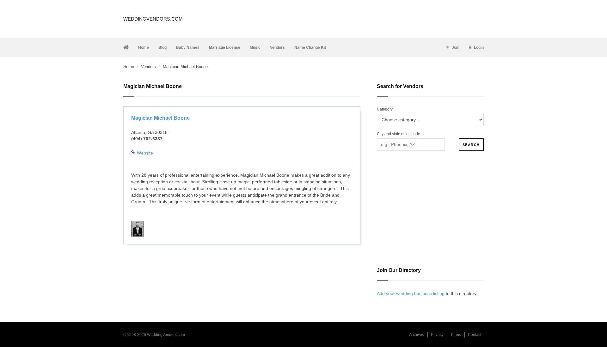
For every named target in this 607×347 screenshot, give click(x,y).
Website (145, 152)
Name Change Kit (310, 47)
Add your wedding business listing (411, 293)
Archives (416, 334)
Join (455, 47)
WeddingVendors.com (153, 19)
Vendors (277, 47)
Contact (474, 334)
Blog (162, 47)
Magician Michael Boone (160, 118)
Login (479, 47)
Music (255, 47)
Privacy (437, 334)
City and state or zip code (398, 134)
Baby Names (187, 47)
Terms (456, 334)
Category (385, 109)
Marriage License (224, 47)
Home (143, 47)
